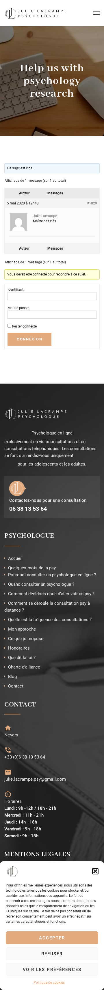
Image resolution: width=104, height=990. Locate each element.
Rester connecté (24, 326)
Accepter (52, 938)
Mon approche (22, 629)
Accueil (15, 558)
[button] (95, 871)
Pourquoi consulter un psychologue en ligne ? (52, 574)
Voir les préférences (52, 969)
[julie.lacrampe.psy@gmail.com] (8, 772)
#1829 (92, 203)
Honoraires (19, 648)
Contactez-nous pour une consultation (48, 500)
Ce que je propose (25, 638)
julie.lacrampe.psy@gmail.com (35, 779)
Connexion (29, 339)
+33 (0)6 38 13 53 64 (24, 757)
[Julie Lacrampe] (35, 13)
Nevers (11, 735)
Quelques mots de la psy (32, 567)
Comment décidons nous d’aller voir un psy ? (51, 593)
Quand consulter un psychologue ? (41, 584)
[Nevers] (8, 728)
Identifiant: (16, 290)
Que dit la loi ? (22, 657)
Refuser (52, 953)
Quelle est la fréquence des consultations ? (50, 619)
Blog (12, 676)
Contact (15, 686)
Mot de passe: (18, 308)
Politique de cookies (49, 983)
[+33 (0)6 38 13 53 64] (8, 750)
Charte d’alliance (24, 667)
